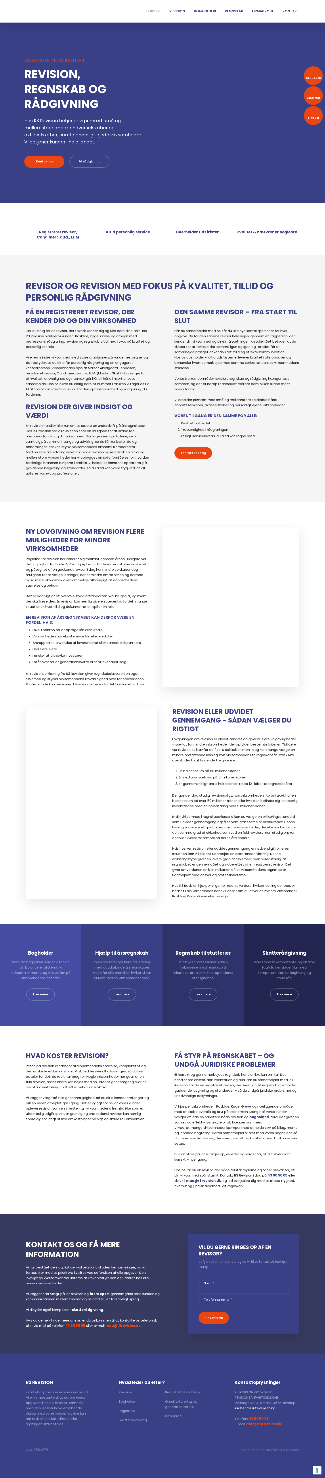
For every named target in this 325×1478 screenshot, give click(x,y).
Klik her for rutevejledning (255, 1408)
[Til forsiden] (38, 11)
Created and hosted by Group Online (270, 1450)
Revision (177, 11)
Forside (153, 11)
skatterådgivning (87, 1309)
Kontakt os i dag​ (193, 453)
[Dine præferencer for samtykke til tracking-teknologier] (317, 1470)
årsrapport (100, 1293)
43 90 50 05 (277, 1175)
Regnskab (234, 11)
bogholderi (259, 1117)
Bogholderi (205, 11)
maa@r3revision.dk (203, 1180)
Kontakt (291, 11)
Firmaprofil (263, 11)
